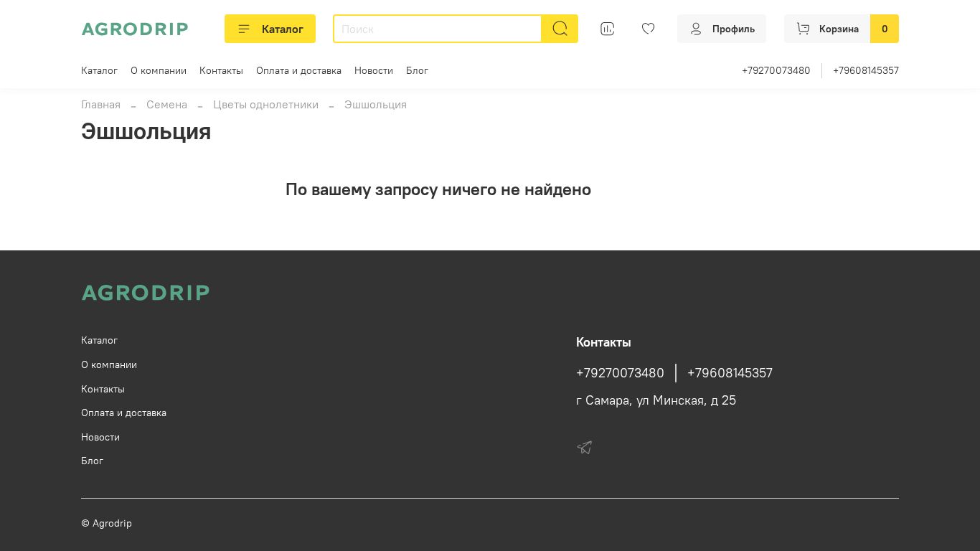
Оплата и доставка (298, 70)
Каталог (282, 29)
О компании (159, 70)
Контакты (221, 70)
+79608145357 (866, 70)
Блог (417, 70)
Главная (101, 104)
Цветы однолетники (266, 104)
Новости (373, 70)
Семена (166, 104)
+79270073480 (776, 70)
